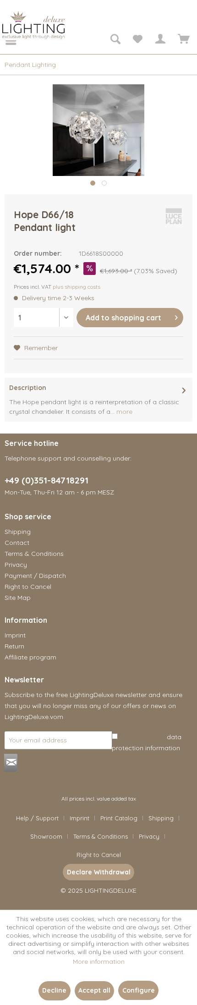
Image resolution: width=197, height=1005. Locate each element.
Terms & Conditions (34, 553)
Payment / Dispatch (35, 575)
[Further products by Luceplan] (173, 216)
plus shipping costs (76, 286)
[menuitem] (4, 40)
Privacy (16, 564)
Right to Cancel (28, 586)
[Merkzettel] (137, 40)
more (123, 411)
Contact (17, 542)
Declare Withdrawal (99, 872)
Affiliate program (30, 657)
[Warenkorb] (182, 40)
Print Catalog (118, 818)
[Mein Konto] (160, 40)
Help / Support (37, 818)
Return (14, 646)
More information (99, 961)
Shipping (18, 531)
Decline (54, 990)
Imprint (15, 635)
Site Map (18, 597)
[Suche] (115, 40)
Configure (138, 990)
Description (27, 388)
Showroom (46, 836)
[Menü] (4, 40)
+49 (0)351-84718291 (46, 480)
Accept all (94, 990)
